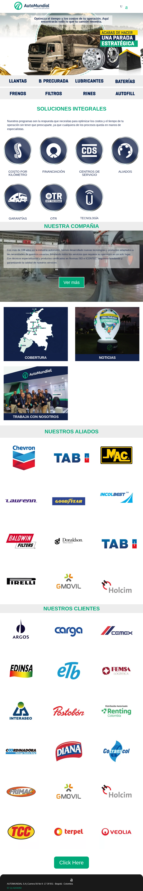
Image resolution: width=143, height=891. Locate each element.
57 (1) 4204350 (14, 888)
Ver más (71, 282)
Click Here (71, 862)
